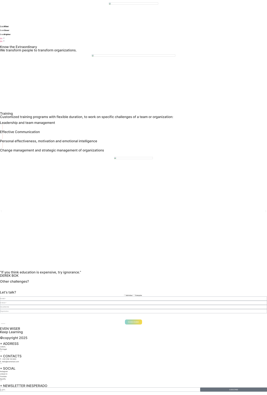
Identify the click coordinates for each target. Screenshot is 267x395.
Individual (129, 295)
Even (4, 26)
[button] (1, 211)
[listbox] (133, 41)
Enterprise (138, 295)
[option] (1, 41)
